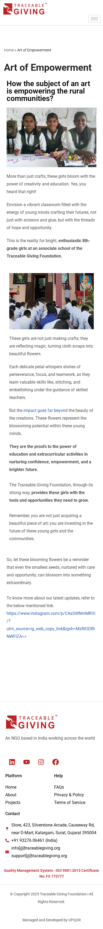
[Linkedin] (11, 761)
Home (9, 50)
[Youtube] (26, 761)
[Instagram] (41, 761)
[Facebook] (55, 761)
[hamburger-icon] (94, 19)
